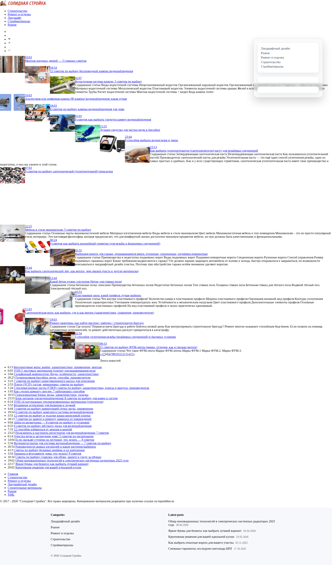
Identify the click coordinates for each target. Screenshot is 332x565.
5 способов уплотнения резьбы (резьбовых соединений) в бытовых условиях (125, 336)
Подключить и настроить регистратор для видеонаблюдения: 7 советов (62, 432)
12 (122, 354)
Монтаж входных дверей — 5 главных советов (55, 60)
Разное (12, 24)
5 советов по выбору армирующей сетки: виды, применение (53, 408)
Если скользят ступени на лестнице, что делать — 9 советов (54, 439)
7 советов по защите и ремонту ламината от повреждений (53, 419)
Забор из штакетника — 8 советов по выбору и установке (52, 422)
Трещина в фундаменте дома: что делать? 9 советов (47, 453)
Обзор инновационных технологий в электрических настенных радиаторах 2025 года (72, 460)
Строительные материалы (25, 487)
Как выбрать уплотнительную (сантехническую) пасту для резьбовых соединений (204, 150)
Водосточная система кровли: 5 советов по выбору (108, 81)
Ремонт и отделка (19, 14)
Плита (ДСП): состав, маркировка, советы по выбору (49, 384)
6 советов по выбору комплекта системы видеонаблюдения (54, 412)
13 (125, 354)
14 (128, 354)
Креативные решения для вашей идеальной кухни (48, 467)
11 (119, 354)
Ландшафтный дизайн (22, 484)
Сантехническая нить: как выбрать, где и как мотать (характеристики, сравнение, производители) (89, 312)
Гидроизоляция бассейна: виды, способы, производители (52, 377)
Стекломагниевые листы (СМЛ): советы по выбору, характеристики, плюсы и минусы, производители (81, 388)
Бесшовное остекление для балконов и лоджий (44, 405)
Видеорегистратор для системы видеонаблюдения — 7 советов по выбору (62, 443)
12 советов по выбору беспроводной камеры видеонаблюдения (91, 71)
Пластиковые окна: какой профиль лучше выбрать (108, 295)
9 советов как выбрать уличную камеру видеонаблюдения (113, 119)
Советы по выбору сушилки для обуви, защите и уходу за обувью (58, 457)
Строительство (17, 10)
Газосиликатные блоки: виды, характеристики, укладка (51, 394)
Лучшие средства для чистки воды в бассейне (130, 130)
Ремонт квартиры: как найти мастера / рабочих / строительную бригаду (97, 323)
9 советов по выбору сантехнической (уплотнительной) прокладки (69, 171)
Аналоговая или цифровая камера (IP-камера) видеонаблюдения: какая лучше (76, 98)
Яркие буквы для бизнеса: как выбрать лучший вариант (52, 464)
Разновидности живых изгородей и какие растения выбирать (55, 446)
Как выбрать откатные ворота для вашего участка (201, 542)
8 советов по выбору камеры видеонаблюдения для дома (87, 109)
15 (131, 354)
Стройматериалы (19, 21)
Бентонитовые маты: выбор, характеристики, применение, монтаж (58, 367)
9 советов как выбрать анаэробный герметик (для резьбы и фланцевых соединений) (105, 243)
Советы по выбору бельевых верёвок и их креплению (49, 450)
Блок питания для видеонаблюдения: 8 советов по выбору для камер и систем (66, 398)
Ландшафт (14, 17)
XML (11, 494)
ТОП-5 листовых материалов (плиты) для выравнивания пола (54, 370)
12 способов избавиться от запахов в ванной (43, 429)
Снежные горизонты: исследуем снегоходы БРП (200, 548)
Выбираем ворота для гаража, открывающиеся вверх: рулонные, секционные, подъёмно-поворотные (141, 254)
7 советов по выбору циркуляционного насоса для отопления (54, 381)
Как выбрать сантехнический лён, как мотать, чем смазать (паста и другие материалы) (82, 271)
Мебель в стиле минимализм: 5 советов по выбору (58, 229)
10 (116, 354)
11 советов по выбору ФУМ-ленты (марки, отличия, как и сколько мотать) (148, 347)
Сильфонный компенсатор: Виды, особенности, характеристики (56, 374)
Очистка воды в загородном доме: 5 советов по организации (54, 436)
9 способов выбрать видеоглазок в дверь (151, 140)
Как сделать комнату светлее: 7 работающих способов (49, 391)
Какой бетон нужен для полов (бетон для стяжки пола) (86, 281)
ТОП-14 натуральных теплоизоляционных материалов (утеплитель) (58, 401)
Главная (13, 474)
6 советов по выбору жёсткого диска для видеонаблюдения (52, 426)
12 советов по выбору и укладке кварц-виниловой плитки (52, 415)
